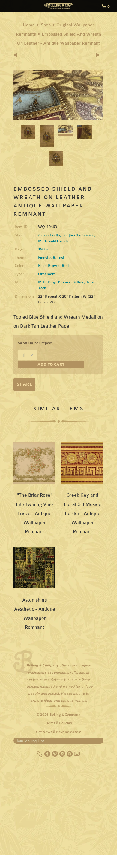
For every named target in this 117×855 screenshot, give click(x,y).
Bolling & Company (65, 714)
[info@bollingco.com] (77, 755)
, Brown (52, 265)
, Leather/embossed (77, 235)
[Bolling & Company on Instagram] (62, 755)
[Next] (98, 55)
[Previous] (17, 55)
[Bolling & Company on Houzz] (70, 755)
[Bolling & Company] (58, 6)
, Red (64, 265)
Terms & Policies (58, 723)
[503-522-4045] (40, 755)
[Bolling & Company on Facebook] (47, 755)
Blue (42, 265)
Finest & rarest (51, 257)
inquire (79, 693)
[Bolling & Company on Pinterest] (55, 755)
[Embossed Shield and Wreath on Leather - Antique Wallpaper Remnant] (59, 95)
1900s (43, 249)
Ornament (47, 274)
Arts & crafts (49, 235)
